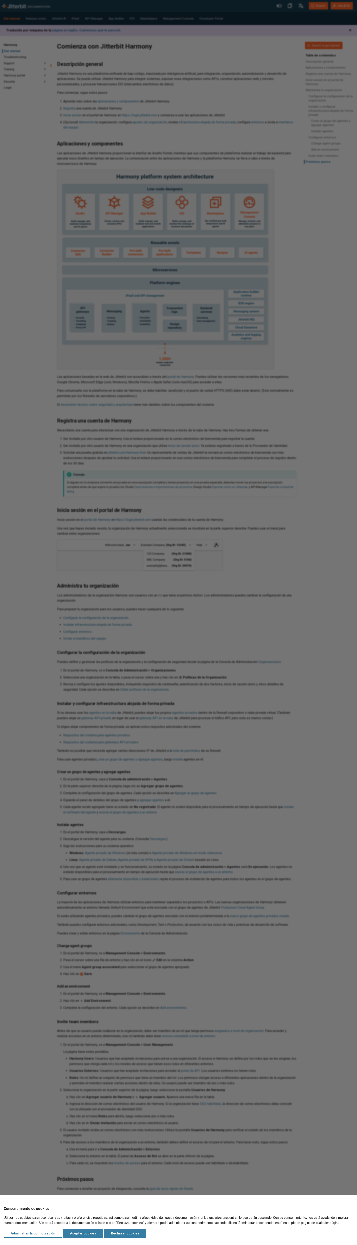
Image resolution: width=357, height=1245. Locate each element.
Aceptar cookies (83, 1233)
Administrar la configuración (33, 1233)
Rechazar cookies (125, 1233)
